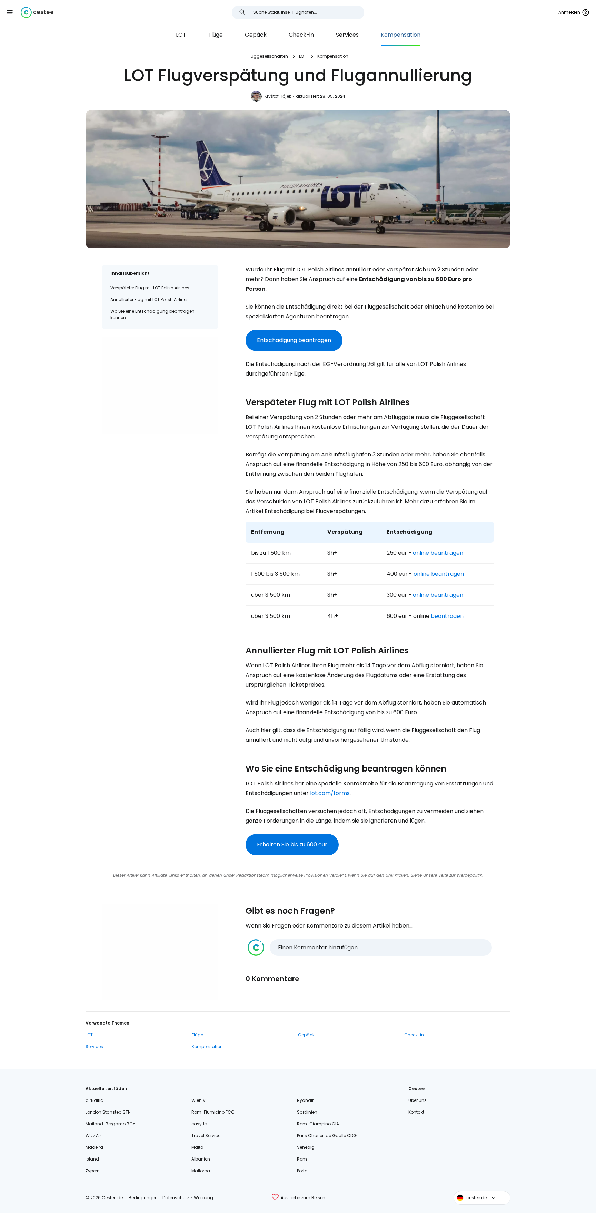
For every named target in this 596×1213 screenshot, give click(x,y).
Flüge (215, 35)
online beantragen (437, 553)
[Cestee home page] (37, 12)
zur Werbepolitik (465, 875)
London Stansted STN (108, 1112)
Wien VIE (200, 1100)
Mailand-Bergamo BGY (110, 1124)
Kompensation (400, 35)
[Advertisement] (160, 385)
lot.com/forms (330, 793)
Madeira (94, 1147)
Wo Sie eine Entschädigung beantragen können (152, 314)
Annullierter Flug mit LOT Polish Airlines (149, 299)
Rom (302, 1159)
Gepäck (256, 35)
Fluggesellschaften (268, 56)
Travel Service (205, 1135)
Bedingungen (143, 1198)
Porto (302, 1171)
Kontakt (416, 1112)
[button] (9, 12)
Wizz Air (93, 1135)
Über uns (417, 1100)
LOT (181, 35)
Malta (197, 1147)
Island (92, 1159)
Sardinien (307, 1112)
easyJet (199, 1124)
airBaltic (94, 1100)
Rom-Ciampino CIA (318, 1124)
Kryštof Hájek (278, 96)
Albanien (200, 1159)
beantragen (447, 616)
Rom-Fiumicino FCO (212, 1112)
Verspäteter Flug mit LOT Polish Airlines (149, 288)
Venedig (306, 1147)
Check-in (301, 35)
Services (347, 35)
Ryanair (305, 1100)
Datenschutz (175, 1198)
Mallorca (200, 1171)
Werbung (203, 1198)
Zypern (93, 1171)
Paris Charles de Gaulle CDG (327, 1135)
